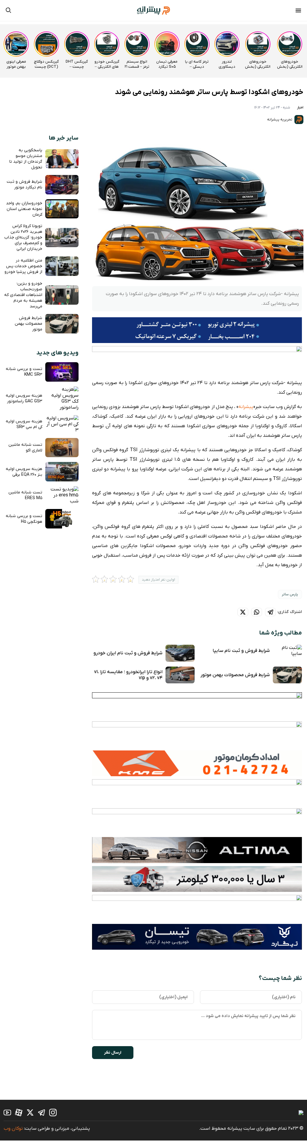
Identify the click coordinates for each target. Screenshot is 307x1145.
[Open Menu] (298, 11)
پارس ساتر (290, 594)
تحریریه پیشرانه (280, 119)
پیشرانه (245, 407)
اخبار (300, 107)
